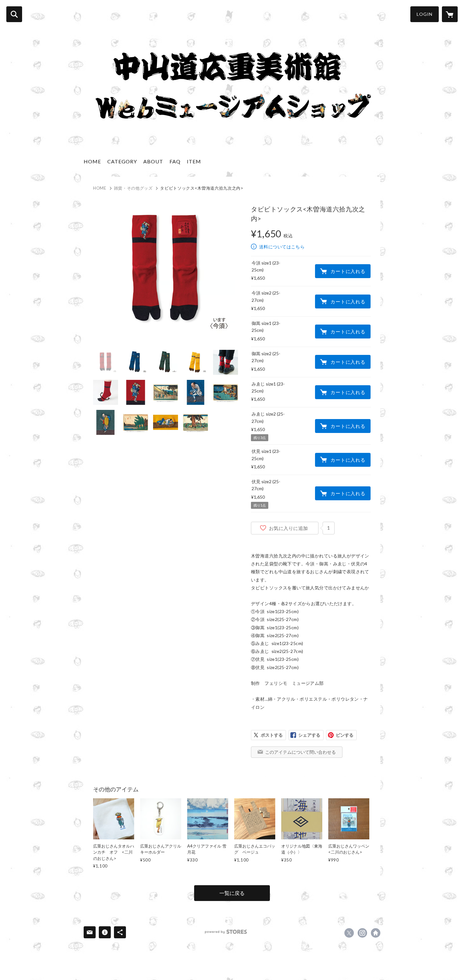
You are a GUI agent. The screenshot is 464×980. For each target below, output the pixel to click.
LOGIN (424, 14)
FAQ (175, 161)
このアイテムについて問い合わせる (300, 752)
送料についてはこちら (282, 246)
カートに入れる (347, 271)
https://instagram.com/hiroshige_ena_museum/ (362, 933)
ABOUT (153, 161)
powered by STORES (225, 931)
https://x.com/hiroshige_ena (349, 933)
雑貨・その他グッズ (133, 188)
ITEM (194, 161)
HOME (92, 161)
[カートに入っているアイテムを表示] (450, 14)
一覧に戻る (232, 893)
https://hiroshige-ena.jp (375, 933)
